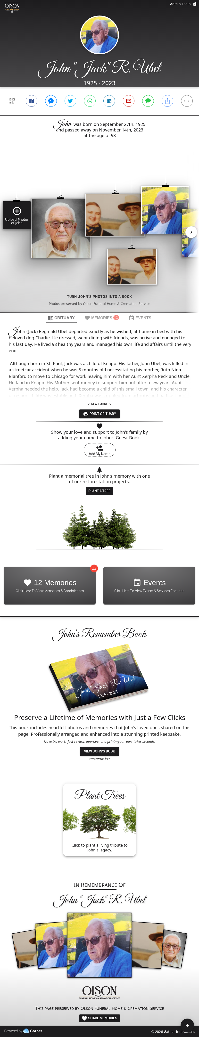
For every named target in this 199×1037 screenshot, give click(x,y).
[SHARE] (167, 101)
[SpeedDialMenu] (187, 1025)
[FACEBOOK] (31, 101)
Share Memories (102, 1018)
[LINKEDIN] (109, 101)
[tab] (61, 318)
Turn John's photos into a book (99, 297)
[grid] (99, 236)
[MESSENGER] (51, 101)
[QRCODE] (12, 101)
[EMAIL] (128, 101)
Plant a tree (99, 491)
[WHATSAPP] (90, 101)
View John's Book (99, 751)
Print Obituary (102, 414)
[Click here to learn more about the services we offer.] (99, 993)
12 (94, 568)
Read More (99, 404)
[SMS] (148, 101)
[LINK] (187, 101)
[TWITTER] (70, 101)
